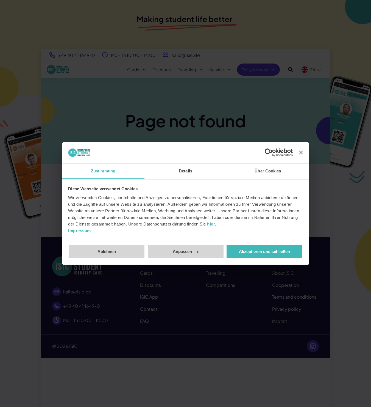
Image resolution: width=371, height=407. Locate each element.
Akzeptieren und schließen (264, 251)
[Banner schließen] (301, 153)
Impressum (79, 230)
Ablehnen (106, 251)
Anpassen (182, 251)
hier (211, 223)
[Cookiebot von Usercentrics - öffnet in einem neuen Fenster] (269, 152)
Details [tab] (185, 170)
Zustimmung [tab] (103, 170)
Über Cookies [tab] (268, 170)
